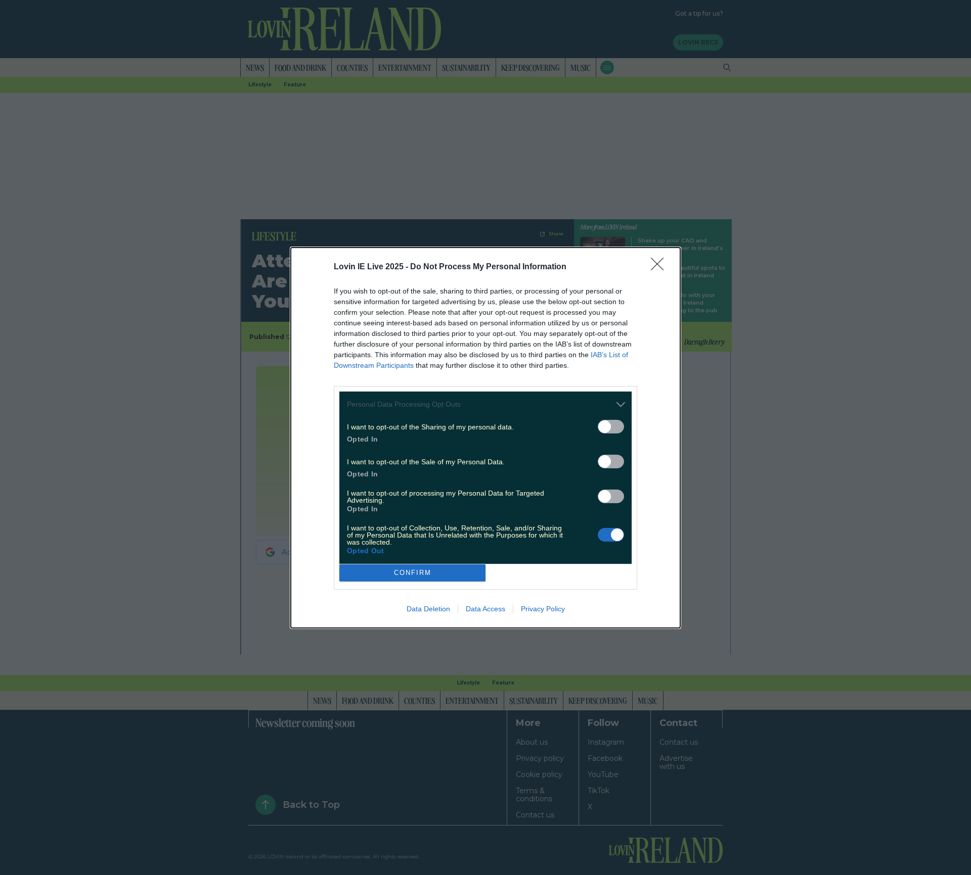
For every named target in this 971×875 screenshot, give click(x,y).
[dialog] (485, 438)
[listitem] (485, 404)
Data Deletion (428, 609)
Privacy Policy (543, 609)
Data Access (485, 609)
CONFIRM (412, 572)
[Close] (660, 267)
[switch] (611, 426)
